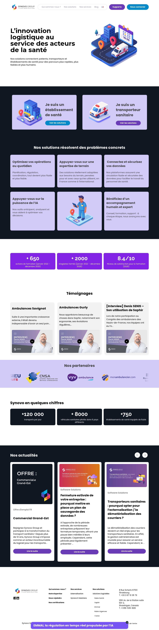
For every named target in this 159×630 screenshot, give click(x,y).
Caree (97, 616)
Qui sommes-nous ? (51, 7)
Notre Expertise (55, 594)
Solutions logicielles (101, 594)
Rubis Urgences (101, 611)
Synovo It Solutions (79, 598)
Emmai (97, 607)
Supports (117, 7)
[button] (137, 455)
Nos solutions (70, 7)
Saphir (97, 602)
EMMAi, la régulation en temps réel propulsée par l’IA (73, 625)
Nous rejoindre (55, 598)
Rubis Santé (99, 598)
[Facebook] (15, 599)
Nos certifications (56, 602)
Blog (96, 7)
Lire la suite (32, 551)
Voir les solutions (57, 123)
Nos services (85, 7)
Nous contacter (137, 7)
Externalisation (77, 594)
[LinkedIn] (18, 599)
